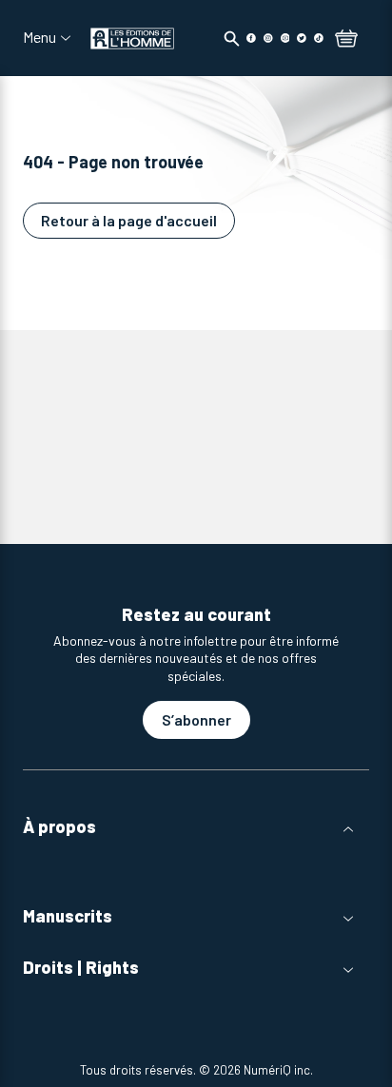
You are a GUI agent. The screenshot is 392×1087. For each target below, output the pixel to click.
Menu (39, 37)
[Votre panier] (346, 40)
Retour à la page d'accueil (129, 220)
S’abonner (196, 719)
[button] (196, 827)
